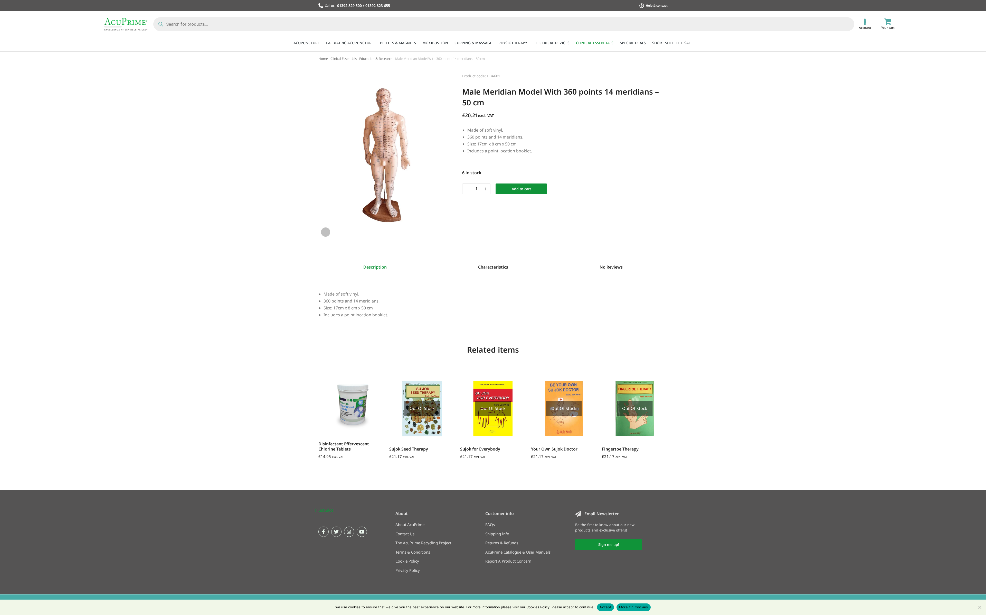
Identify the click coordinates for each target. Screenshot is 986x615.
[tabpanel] (493, 297)
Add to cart (521, 188)
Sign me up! (608, 544)
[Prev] (649, 75)
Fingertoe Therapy (620, 449)
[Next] (663, 75)
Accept (605, 607)
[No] (979, 607)
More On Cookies (633, 607)
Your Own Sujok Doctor (554, 449)
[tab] (374, 267)
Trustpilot (324, 510)
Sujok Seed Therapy (408, 449)
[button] (320, 403)
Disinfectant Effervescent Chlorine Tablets (343, 446)
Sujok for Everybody (480, 449)
